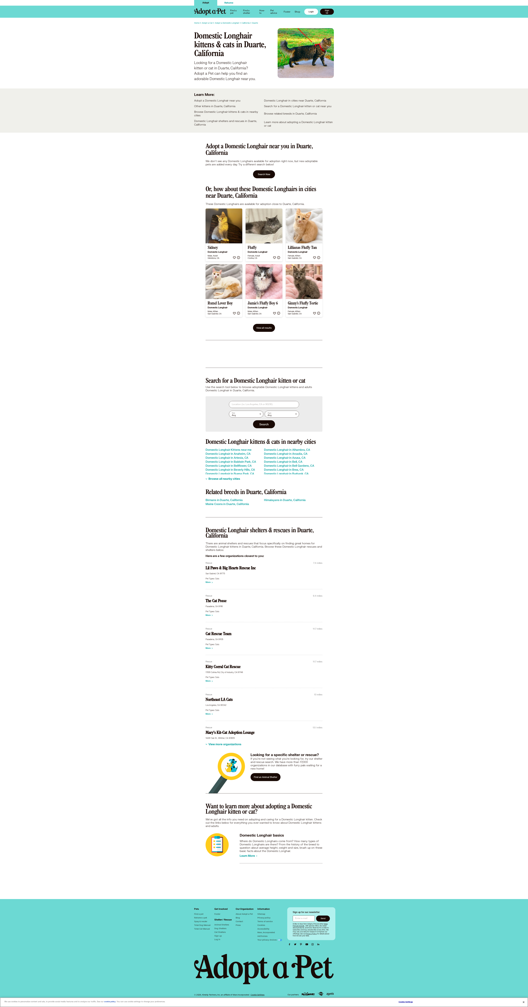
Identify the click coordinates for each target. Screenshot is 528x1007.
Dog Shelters (220, 928)
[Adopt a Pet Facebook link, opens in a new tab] (290, 944)
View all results (264, 327)
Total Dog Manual (202, 925)
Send (323, 918)
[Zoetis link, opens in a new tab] (330, 993)
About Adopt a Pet (244, 914)
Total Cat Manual (202, 929)
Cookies (261, 925)
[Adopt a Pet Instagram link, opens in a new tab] (313, 944)
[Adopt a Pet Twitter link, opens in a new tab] (296, 944)
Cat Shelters (220, 932)
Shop (297, 11)
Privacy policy (263, 917)
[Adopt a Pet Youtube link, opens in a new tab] (307, 944)
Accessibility (263, 929)
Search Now (264, 174)
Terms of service (265, 921)
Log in (217, 939)
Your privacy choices (267, 940)
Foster (287, 11)
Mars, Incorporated (266, 932)
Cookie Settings (257, 995)
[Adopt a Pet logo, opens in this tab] (264, 972)
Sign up (327, 11)
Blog (238, 917)
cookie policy (110, 1002)
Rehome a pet (200, 917)
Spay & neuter (200, 921)
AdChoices (262, 936)
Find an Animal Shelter (265, 777)
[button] (234, 257)
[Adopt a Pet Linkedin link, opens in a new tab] (318, 944)
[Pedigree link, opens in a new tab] (320, 994)
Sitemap (261, 914)
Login (311, 11)
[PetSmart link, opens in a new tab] (308, 994)
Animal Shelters (221, 924)
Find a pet (198, 914)
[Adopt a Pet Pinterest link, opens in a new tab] (302, 944)
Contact (239, 921)
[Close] (524, 1002)
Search (264, 424)
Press (238, 925)
